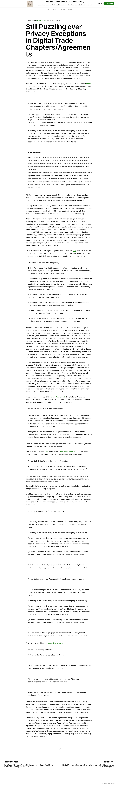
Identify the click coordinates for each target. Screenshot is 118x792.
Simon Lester (32, 20)
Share (58, 20)
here (74, 251)
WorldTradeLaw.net (65, 10)
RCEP (46, 452)
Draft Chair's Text (58, 397)
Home (47, 10)
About (54, 10)
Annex (88, 83)
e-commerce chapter (67, 452)
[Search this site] (4, 3)
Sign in (100, 3)
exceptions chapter (55, 643)
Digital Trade (41, 20)
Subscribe (110, 3)
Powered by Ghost (108, 783)
